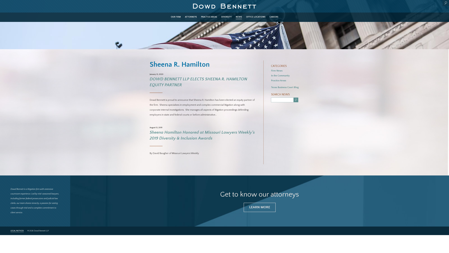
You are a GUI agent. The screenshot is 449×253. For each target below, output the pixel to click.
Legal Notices (17, 231)
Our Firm (176, 17)
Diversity (226, 17)
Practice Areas (209, 17)
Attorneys (191, 17)
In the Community (280, 75)
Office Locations (255, 17)
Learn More (259, 207)
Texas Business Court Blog (285, 87)
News (239, 17)
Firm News (276, 70)
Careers (274, 17)
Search (446, 3)
